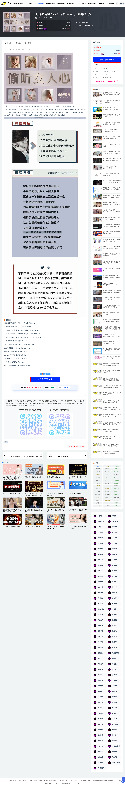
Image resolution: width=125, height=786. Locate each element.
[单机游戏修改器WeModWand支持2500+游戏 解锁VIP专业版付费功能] (97, 277)
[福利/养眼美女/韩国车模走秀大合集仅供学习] (97, 431)
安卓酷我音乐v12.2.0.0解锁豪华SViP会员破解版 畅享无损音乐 (111, 226)
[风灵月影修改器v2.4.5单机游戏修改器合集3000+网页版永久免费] (97, 161)
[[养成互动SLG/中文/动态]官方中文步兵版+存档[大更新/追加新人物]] (97, 248)
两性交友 (41, 17)
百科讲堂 (18, 49)
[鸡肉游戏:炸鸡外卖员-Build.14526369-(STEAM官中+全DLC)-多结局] (97, 211)
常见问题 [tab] (28, 43)
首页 (12, 49)
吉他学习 (107, 477)
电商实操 (116, 491)
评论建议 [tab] (18, 43)
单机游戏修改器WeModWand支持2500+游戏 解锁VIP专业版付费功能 (112, 277)
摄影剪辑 (116, 485)
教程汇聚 (98, 488)
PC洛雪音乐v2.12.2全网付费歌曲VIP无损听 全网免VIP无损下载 (112, 321)
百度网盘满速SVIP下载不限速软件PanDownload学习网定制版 (111, 109)
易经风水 (98, 491)
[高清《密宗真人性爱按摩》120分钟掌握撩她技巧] (97, 131)
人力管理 (107, 468)
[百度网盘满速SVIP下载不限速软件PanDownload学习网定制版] (97, 110)
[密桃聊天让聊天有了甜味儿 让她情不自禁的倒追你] (12, 502)
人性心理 (98, 471)
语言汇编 (98, 505)
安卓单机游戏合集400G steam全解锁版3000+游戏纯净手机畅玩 (111, 328)
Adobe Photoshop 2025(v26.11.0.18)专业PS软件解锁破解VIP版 (111, 285)
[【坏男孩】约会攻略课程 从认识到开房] (56, 485)
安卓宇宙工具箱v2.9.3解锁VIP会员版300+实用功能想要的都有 (111, 365)
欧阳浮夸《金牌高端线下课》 (11, 526)
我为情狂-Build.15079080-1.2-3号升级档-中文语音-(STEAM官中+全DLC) (112, 263)
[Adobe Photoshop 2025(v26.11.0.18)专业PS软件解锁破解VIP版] (97, 285)
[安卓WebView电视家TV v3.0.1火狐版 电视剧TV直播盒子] (97, 306)
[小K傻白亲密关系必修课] (56, 473)
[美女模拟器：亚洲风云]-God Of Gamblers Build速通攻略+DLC (111, 197)
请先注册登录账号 (45, 379)
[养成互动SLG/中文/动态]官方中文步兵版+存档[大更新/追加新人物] (111, 248)
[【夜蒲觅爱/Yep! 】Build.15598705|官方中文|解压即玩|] (97, 336)
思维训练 (98, 485)
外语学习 (116, 477)
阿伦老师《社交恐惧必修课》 (33, 477)
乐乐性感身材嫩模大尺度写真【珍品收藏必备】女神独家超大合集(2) (111, 153)
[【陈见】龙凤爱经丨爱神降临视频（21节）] (56, 520)
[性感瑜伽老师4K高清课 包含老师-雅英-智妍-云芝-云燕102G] (97, 292)
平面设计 (98, 483)
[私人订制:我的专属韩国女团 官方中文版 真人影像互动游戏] (97, 182)
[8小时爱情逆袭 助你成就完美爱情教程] (78, 518)
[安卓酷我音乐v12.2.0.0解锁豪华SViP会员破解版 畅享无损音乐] (97, 228)
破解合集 (116, 494)
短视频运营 (107, 494)
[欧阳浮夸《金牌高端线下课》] (12, 520)
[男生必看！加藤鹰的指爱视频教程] (97, 145)
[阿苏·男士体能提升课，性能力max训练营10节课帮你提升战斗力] (97, 409)
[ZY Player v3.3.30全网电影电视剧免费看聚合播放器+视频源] (97, 380)
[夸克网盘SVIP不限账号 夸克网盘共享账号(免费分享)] (97, 124)
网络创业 (107, 497)
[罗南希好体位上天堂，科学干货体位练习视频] (97, 167)
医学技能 (98, 477)
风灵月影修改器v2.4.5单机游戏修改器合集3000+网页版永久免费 (112, 160)
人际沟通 (107, 471)
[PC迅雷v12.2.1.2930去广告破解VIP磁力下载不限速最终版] (97, 190)
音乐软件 (116, 505)
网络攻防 (98, 500)
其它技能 (107, 474)
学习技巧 (107, 480)
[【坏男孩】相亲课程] (78, 485)
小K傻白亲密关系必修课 (54, 477)
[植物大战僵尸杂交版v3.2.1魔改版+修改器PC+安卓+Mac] (97, 417)
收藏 (70, 446)
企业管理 (116, 471)
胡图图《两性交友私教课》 (33, 526)
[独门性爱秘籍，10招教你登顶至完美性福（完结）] (97, 357)
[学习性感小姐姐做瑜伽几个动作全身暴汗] (97, 255)
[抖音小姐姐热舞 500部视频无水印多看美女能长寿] (97, 240)
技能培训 (107, 485)
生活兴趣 (107, 491)
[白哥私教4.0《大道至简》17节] (78, 503)
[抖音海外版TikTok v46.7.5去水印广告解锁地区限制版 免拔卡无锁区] (97, 95)
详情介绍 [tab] (8, 43)
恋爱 (6, 442)
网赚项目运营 (107, 500)
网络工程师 (116, 497)
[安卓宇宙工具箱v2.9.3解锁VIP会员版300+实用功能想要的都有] (97, 366)
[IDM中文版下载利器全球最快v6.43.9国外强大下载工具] (97, 351)
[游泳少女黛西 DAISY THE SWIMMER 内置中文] (97, 343)
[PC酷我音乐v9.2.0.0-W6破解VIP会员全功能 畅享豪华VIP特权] (97, 446)
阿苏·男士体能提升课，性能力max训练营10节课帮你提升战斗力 (111, 409)
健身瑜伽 (98, 474)
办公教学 (116, 474)
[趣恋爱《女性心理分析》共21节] (12, 487)
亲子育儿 (98, 468)
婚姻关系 (98, 480)
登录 (122, 3)
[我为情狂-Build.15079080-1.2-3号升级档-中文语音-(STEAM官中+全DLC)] (97, 262)
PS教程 (107, 466)
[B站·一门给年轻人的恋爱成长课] (56, 506)
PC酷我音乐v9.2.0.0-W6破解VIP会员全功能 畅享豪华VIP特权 (112, 446)
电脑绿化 (111, 3)
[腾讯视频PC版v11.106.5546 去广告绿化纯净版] (97, 438)
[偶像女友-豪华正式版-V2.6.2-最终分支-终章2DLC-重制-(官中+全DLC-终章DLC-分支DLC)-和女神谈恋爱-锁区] (97, 204)
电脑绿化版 (97, 494)
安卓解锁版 (116, 480)
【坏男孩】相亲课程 (75, 493)
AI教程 (97, 466)
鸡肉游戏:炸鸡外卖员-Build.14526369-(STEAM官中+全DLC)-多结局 (111, 211)
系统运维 (98, 497)
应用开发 (107, 483)
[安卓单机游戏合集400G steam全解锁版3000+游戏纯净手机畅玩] (97, 329)
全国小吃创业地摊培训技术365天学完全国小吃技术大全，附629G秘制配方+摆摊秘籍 (112, 424)
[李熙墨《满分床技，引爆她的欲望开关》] (97, 270)
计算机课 (116, 503)
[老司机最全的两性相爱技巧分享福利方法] (97, 174)
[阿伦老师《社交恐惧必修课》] (34, 471)
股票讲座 (98, 503)
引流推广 (116, 483)
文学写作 (116, 488)
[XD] (36, 18)
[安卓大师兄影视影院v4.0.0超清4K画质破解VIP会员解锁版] (97, 388)
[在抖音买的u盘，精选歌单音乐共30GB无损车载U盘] (97, 455)
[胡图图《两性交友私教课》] (34, 520)
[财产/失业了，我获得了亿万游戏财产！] (97, 372)
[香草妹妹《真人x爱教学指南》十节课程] (97, 315)
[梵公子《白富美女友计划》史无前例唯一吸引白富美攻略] (34, 491)
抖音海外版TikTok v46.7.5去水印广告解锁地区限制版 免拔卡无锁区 (111, 94)
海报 (76, 446)
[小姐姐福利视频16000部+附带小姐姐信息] (97, 101)
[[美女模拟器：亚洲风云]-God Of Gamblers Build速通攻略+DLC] (97, 197)
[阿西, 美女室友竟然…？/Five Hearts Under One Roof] (97, 402)
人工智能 (116, 468)
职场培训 (116, 500)
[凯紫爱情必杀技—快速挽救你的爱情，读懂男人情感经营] (12, 471)
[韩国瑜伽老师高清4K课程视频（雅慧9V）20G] (97, 300)
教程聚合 (107, 488)
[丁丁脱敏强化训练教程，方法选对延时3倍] (97, 117)
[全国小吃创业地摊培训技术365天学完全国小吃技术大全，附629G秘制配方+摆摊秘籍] (97, 423)
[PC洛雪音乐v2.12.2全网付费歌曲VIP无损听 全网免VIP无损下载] (97, 322)
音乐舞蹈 (107, 505)
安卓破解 (102, 3)
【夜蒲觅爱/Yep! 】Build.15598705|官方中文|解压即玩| (112, 336)
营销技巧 (107, 503)
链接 (82, 446)
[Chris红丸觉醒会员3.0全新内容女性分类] (97, 396)
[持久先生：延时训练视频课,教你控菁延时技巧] (97, 233)
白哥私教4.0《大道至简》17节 (78, 510)
